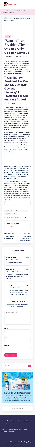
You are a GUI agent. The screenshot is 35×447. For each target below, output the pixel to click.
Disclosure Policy (23, 421)
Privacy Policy (6, 421)
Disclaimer (14, 421)
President (7, 213)
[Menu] (32, 4)
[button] (10, 227)
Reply (27, 257)
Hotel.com (24, 210)
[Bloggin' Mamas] (17, 408)
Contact (4, 423)
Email (6, 337)
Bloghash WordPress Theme (20, 444)
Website (7, 346)
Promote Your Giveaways (9, 429)
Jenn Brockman (12, 224)
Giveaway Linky (22, 429)
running (14, 213)
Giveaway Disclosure (8, 431)
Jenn (11, 285)
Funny (17, 210)
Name (6, 328)
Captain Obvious (9, 210)
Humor (8, 36)
